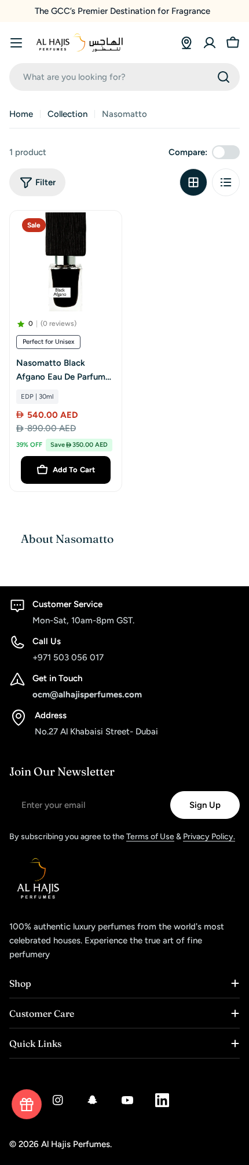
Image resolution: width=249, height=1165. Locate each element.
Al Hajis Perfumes (75, 1144)
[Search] (223, 77)
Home (21, 114)
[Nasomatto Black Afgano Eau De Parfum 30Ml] (65, 261)
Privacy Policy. (209, 836)
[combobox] (124, 77)
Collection (67, 114)
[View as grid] (193, 182)
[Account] (210, 43)
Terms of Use (150, 836)
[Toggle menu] (16, 43)
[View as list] (226, 182)
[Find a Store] (186, 43)
